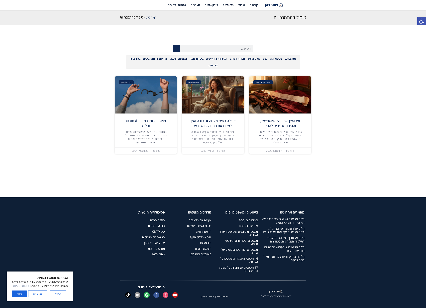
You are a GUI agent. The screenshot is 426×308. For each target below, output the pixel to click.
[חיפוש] (176, 48)
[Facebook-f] (156, 295)
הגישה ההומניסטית (153, 237)
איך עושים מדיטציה (200, 220)
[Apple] (137, 295)
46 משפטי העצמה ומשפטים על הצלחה (239, 260)
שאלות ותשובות (177, 5)
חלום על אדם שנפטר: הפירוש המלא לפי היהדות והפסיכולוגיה (283, 221)
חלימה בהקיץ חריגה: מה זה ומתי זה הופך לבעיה (284, 258)
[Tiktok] (128, 295)
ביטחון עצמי (197, 58)
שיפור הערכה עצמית (199, 226)
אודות (241, 5)
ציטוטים (213, 65)
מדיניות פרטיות (22, 286)
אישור (19, 293)
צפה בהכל (290, 58)
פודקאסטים (211, 5)
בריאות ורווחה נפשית (155, 58)
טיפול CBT (158, 232)
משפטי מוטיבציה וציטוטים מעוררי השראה (238, 233)
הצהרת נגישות (222, 296)
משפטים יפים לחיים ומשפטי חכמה (241, 242)
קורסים (254, 5)
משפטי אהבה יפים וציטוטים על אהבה (239, 251)
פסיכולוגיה (276, 58)
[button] (421, 21)
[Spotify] (147, 295)
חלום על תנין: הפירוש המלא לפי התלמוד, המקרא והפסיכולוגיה (286, 240)
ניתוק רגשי (158, 254)
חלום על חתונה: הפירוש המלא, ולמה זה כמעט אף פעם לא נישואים (284, 230)
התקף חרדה (157, 220)
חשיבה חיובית (203, 248)
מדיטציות (228, 5)
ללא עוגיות (37, 293)
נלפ (265, 58)
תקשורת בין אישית (216, 58)
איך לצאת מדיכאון (154, 243)
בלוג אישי (135, 58)
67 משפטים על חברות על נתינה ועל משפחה (238, 269)
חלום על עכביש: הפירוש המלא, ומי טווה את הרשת (284, 249)
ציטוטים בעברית (248, 220)
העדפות (58, 293)
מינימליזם (205, 243)
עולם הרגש (254, 58)
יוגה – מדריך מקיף (200, 237)
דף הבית (151, 17)
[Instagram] (166, 295)
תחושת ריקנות (156, 248)
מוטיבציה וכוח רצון (200, 254)
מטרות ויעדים (237, 58)
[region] (40, 286)
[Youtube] (175, 295)
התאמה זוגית (203, 232)
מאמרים (195, 5)
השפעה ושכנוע (178, 58)
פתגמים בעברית (248, 226)
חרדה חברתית (156, 226)
